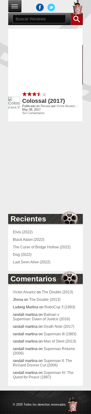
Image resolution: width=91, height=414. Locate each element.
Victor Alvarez (65, 106)
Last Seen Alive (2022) (31, 262)
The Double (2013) (57, 292)
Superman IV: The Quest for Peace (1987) (43, 374)
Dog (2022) (22, 254)
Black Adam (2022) (28, 239)
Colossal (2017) (43, 100)
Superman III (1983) (60, 334)
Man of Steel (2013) (60, 341)
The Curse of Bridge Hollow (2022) (41, 247)
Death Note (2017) (59, 326)
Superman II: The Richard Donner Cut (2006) (42, 362)
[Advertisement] (45, 74)
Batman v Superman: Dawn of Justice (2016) (41, 316)
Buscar (77, 19)
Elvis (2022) (23, 232)
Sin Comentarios (33, 113)
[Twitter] (51, 7)
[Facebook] (39, 7)
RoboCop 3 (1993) (59, 307)
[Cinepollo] (78, 8)
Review (45, 106)
